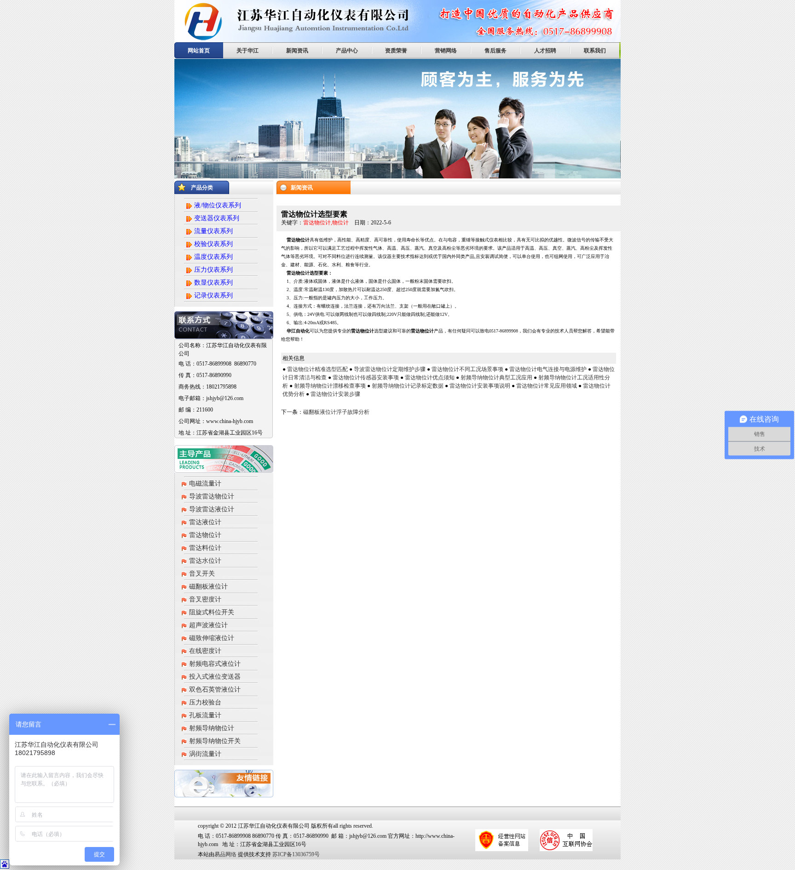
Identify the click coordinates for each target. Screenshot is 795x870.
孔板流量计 (205, 715)
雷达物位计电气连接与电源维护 (548, 369)
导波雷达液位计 (211, 509)
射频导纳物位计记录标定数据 (408, 386)
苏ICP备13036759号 (295, 854)
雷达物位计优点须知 (430, 377)
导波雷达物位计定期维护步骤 (390, 369)
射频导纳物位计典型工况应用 (496, 377)
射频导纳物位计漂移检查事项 (330, 386)
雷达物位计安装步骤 (335, 394)
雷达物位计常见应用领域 (546, 386)
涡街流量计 (205, 753)
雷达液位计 (205, 522)
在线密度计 (205, 650)
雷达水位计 (205, 560)
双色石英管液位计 (215, 689)
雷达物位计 (205, 535)
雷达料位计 (205, 547)
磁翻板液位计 (208, 586)
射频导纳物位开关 (215, 741)
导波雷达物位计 (211, 496)
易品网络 (225, 854)
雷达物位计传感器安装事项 (366, 377)
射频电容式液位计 (215, 663)
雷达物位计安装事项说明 (479, 386)
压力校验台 (205, 702)
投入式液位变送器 (215, 676)
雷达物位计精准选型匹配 (317, 369)
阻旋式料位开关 (211, 612)
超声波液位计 (208, 625)
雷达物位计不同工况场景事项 (467, 369)
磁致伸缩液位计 (211, 638)
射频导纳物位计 (211, 728)
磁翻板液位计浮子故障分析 (336, 412)
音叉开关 (202, 573)
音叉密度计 (205, 599)
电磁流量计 (205, 483)
